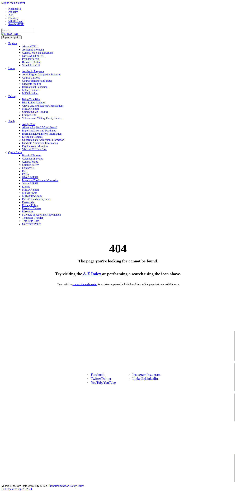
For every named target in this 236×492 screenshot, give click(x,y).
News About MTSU (33, 55)
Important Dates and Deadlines (39, 130)
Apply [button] (11, 121)
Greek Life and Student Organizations (43, 105)
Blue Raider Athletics (33, 102)
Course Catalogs (31, 77)
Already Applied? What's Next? (39, 127)
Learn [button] (11, 68)
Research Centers (31, 62)
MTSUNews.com (32, 195)
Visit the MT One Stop (34, 149)
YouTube (103, 382)
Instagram (146, 374)
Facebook (97, 374)
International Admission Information (42, 133)
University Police (31, 223)
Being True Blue (31, 99)
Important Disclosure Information (40, 180)
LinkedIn (145, 378)
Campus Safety (30, 164)
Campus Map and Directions (37, 52)
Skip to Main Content (13, 2)
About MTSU (29, 46)
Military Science (31, 90)
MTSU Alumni (30, 108)
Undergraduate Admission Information (43, 139)
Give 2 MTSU (30, 177)
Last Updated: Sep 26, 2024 (16, 489)
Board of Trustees (31, 155)
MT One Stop (29, 192)
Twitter (101, 378)
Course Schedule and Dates (37, 80)
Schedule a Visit (31, 65)
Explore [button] (12, 43)
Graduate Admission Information (40, 143)
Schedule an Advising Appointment (41, 214)
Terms (80, 485)
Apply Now (28, 124)
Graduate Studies (31, 83)
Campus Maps (30, 161)
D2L (24, 171)
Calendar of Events (32, 158)
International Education (35, 86)
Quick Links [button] (15, 152)
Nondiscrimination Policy (63, 485)
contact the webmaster (85, 284)
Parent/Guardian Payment (36, 199)
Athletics (13, 11)
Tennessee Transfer (32, 217)
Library (26, 186)
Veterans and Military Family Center (42, 118)
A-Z (10, 14)
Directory (13, 18)
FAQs (25, 174)
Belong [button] (12, 96)
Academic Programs (33, 49)
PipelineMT (14, 8)
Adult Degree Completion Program (41, 74)
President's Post (30, 58)
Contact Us (28, 167)
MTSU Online (30, 93)
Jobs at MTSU (30, 183)
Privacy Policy (30, 205)
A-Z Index (92, 274)
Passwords (28, 202)
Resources (27, 211)
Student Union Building (35, 111)
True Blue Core (30, 220)
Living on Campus (32, 136)
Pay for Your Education (35, 146)
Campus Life (29, 114)
